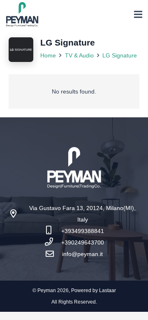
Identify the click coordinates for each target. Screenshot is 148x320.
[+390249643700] (52, 242)
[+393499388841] (52, 231)
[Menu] (138, 14)
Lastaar (107, 290)
